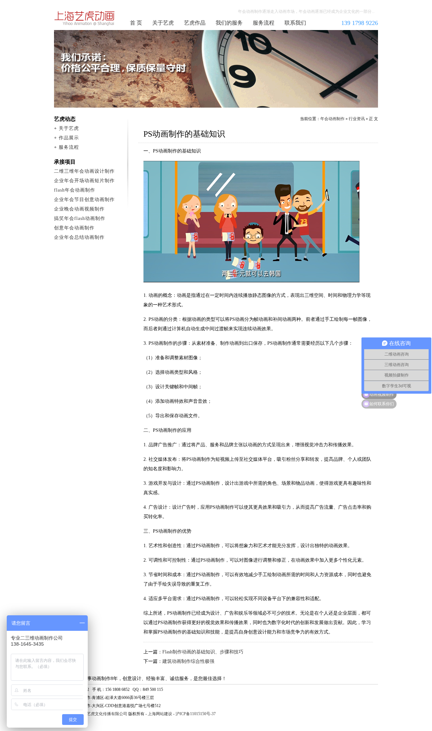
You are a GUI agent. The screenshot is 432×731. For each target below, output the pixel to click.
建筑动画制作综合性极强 (188, 661)
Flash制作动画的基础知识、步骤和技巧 (202, 651)
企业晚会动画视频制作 (79, 209)
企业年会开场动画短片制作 (84, 180)
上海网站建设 (160, 713)
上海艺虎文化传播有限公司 (103, 713)
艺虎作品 (195, 23)
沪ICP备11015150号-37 (196, 713)
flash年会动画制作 (74, 190)
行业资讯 (357, 118)
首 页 (136, 23)
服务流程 (263, 23)
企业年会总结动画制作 (79, 237)
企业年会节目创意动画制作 (84, 199)
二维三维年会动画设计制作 (84, 171)
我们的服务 (229, 23)
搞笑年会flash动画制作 (79, 218)
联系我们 (295, 23)
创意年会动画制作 (74, 227)
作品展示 (69, 137)
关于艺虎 (163, 23)
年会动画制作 (84, 18)
